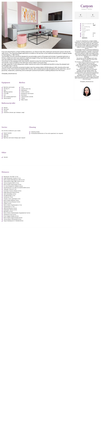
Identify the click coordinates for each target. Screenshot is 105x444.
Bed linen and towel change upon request (14, 137)
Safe (5, 90)
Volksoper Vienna (8, 189)
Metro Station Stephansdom (11, 205)
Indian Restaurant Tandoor (10, 178)
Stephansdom (7, 206)
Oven (22, 87)
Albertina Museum (8, 208)
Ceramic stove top (26, 88)
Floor (83, 33)
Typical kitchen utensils (27, 96)
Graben (5, 203)
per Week (80, 16)
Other (55, 6)
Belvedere (6, 211)
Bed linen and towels (9, 87)
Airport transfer (8, 133)
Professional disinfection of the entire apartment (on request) (47, 133)
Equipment (27, 6)
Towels (5, 110)
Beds (83, 34)
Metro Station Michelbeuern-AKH (12, 179)
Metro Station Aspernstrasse (11, 217)
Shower (6, 107)
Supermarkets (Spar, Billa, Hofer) (12, 181)
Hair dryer (6, 109)
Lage (45, 9)
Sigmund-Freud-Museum (10, 202)
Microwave (24, 95)
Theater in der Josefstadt (10, 198)
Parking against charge (86, 30)
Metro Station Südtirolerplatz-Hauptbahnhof (15, 213)
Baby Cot (6, 136)
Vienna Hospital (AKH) (9, 183)
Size (83, 25)
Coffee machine (25, 91)
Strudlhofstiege (8, 195)
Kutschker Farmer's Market (11, 190)
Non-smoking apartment (10, 96)
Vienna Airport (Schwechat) (11, 219)
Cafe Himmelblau (8, 194)
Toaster (23, 98)
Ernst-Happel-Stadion (9, 216)
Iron (5, 95)
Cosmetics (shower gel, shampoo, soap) (14, 112)
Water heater (24, 99)
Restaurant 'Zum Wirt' (9, 176)
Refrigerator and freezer (27, 93)
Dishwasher (24, 90)
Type (83, 36)
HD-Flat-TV (6, 88)
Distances (36, 9)
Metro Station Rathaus (9, 200)
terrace (84, 28)
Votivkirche (6, 197)
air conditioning (86, 26)
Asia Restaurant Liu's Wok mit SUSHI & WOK (15, 187)
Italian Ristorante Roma (9, 192)
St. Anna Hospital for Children (11, 186)
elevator (6, 157)
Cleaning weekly (35, 131)
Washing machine (8, 91)
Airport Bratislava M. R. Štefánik (12, 220)
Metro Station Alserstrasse (10, 184)
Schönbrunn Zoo (8, 214)
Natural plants (7, 98)
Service (37, 6)
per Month (92, 16)
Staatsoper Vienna (8, 209)
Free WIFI (6, 93)
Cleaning (46, 6)
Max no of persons (87, 23)
